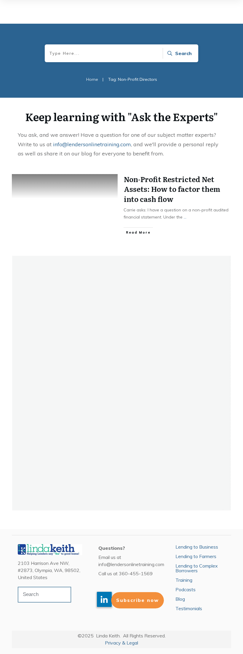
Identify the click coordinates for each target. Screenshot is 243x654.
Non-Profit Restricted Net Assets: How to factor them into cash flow (172, 189)
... (185, 217)
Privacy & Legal (121, 643)
